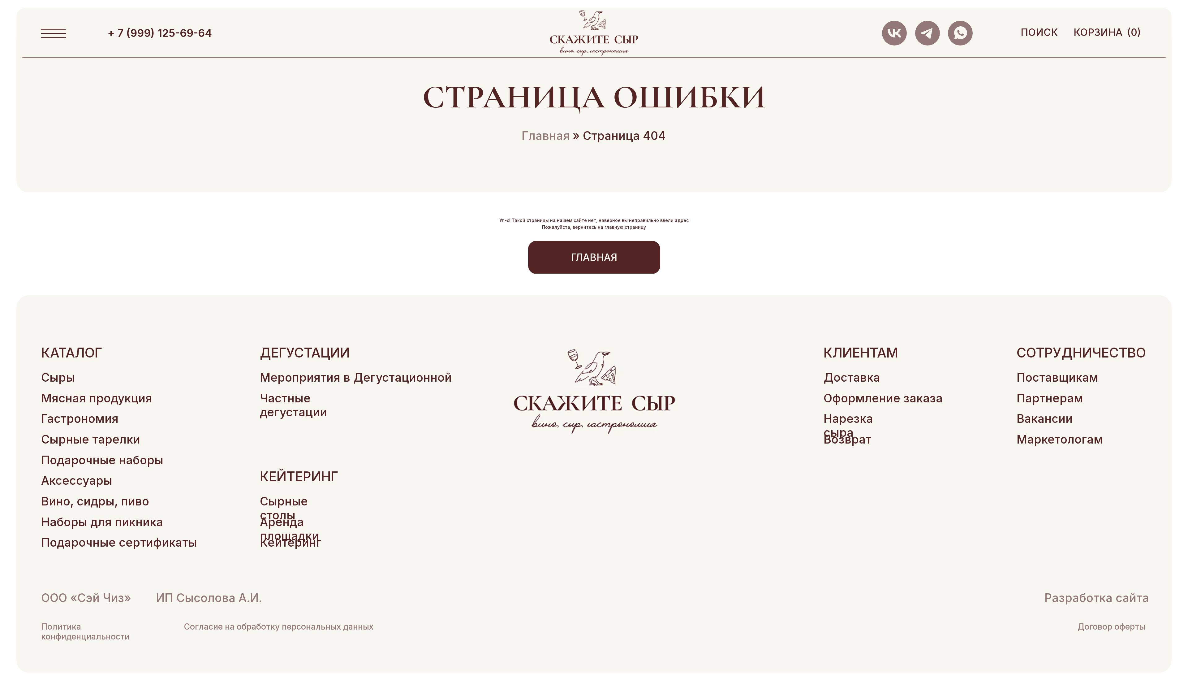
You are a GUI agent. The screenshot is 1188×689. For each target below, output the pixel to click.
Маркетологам (1060, 439)
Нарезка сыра (848, 426)
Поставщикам (1057, 377)
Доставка (852, 377)
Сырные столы (284, 508)
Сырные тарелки (90, 439)
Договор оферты (1111, 626)
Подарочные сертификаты (119, 542)
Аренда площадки (289, 529)
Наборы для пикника (102, 522)
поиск (1039, 32)
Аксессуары (76, 481)
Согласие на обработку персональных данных (278, 626)
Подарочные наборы (102, 460)
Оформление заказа (883, 398)
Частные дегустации (293, 405)
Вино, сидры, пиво (95, 501)
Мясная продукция (96, 398)
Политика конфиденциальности (85, 631)
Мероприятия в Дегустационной (356, 377)
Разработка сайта (1096, 598)
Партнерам (1050, 398)
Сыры (58, 377)
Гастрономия (79, 419)
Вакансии (1045, 419)
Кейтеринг (290, 542)
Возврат (848, 439)
